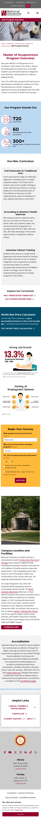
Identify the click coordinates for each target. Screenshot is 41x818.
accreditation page (28, 681)
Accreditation (12, 793)
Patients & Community (17, 6)
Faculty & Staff (19, 2)
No (12, 461)
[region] (20, 808)
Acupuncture (20, 43)
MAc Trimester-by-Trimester (18, 296)
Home (3, 43)
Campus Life (18, 714)
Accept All (21, 814)
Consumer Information (26, 793)
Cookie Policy (19, 810)
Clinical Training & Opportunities (18, 707)
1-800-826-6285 (20, 769)
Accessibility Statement (27, 797)
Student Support (13, 719)
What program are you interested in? (17, 434)
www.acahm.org (13, 673)
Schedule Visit (11, 627)
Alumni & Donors (31, 2)
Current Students (8, 2)
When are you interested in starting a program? (17, 445)
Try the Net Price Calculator (16, 328)
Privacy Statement (11, 797)
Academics (10, 43)
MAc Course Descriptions (18, 299)
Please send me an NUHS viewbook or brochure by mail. (18, 466)
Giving (28, 6)
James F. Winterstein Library (26, 611)
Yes (6, 461)
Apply (30, 719)
